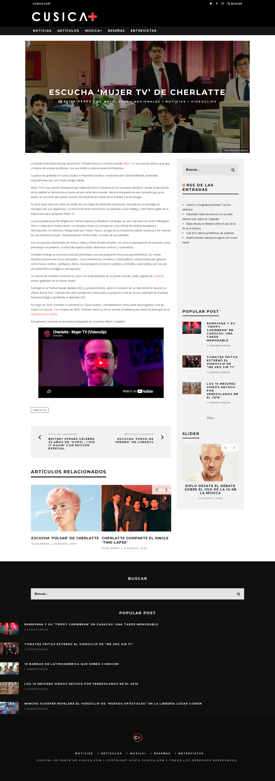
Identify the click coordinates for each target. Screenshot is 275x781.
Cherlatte (39, 410)
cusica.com (41, 3)
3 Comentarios (219, 345)
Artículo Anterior (62, 434)
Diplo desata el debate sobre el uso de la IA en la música (210, 489)
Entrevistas (144, 31)
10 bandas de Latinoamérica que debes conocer (71, 664)
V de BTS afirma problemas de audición (210, 233)
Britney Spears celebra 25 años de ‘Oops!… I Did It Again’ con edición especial (71, 443)
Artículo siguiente (139, 434)
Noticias (42, 31)
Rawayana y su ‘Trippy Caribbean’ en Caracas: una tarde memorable (221, 332)
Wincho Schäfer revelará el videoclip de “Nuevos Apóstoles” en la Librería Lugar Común (113, 703)
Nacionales (147, 101)
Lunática (158, 276)
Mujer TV (128, 163)
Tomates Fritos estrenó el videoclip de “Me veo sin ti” (222, 362)
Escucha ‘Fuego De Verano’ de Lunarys (134, 440)
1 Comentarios (218, 372)
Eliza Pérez (78, 101)
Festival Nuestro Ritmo (44, 314)
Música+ (93, 31)
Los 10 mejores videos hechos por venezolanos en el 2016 (81, 683)
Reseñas (116, 31)
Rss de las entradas (198, 187)
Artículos (68, 31)
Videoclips (204, 101)
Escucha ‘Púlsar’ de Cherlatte (65, 538)
